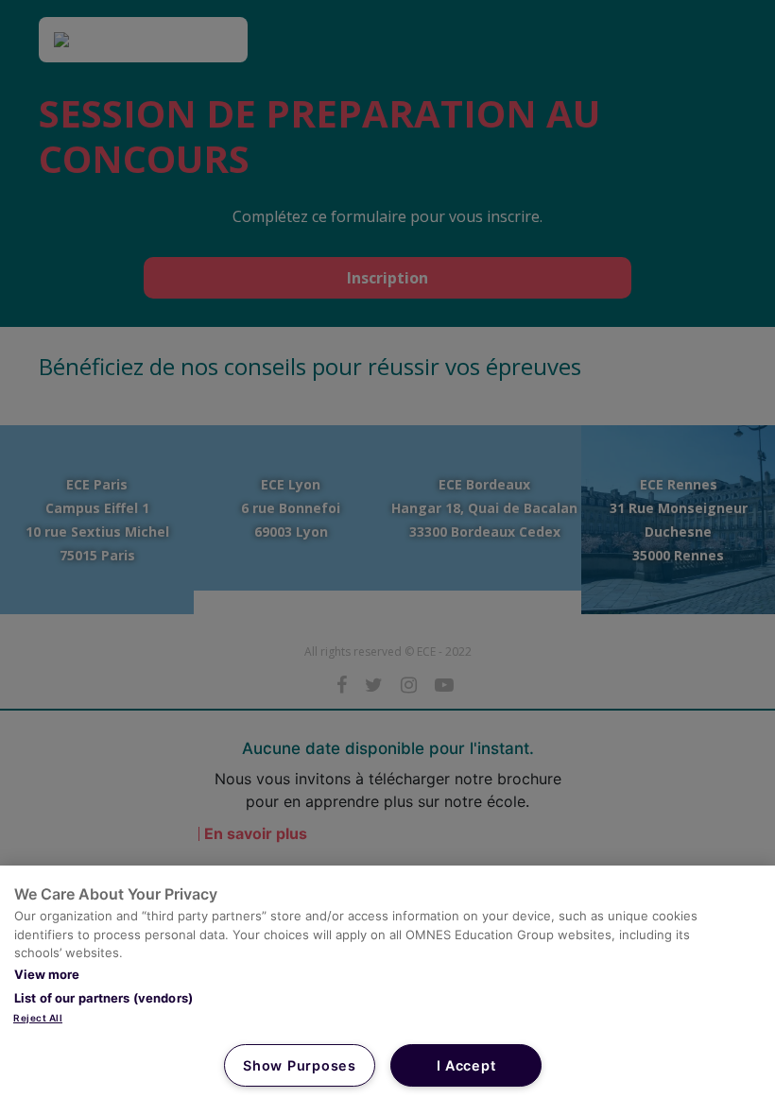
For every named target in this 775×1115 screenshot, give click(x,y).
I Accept (466, 1065)
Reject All (37, 1017)
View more (46, 974)
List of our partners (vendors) (103, 997)
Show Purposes (299, 1065)
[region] (387, 990)
